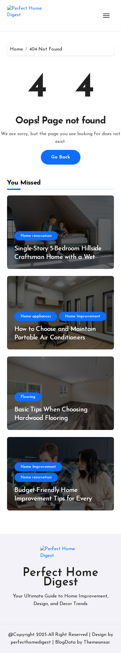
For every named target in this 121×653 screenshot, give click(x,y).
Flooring (28, 397)
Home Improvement (82, 316)
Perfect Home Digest (60, 577)
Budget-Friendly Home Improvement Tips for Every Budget (53, 498)
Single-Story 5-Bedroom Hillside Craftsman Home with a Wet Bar (57, 257)
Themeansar (97, 642)
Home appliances (36, 316)
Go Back (60, 157)
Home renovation (36, 236)
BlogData (65, 642)
